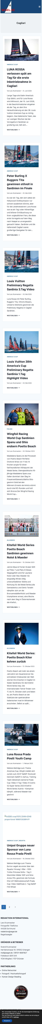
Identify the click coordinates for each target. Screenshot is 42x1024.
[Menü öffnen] (39, 6)
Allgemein (11, 540)
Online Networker (9, 970)
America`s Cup (12, 64)
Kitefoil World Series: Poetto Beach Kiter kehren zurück (21, 657)
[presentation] (22, 49)
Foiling (9, 429)
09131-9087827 (20, 953)
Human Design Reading (11, 977)
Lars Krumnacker (15, 91)
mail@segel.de (7, 953)
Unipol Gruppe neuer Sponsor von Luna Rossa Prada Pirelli (21, 849)
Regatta (22, 840)
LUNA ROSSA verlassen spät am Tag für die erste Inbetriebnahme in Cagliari (19, 78)
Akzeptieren (7, 1021)
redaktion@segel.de (9, 932)
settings (16, 1017)
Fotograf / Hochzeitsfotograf (14, 974)
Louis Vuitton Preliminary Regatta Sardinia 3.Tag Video (20, 285)
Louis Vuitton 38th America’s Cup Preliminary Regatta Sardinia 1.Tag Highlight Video (20, 370)
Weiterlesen (13, 130)
